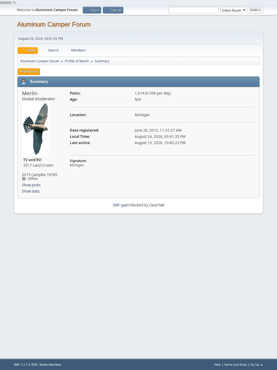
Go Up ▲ (256, 364)
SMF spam (121, 205)
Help (217, 364)
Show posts (31, 185)
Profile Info (29, 71)
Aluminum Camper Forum (54, 24)
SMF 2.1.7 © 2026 (26, 364)
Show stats (30, 191)
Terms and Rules (235, 364)
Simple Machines (50, 364)
